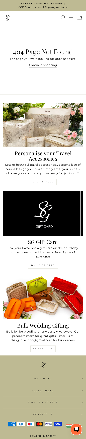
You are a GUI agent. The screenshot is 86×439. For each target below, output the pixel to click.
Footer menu (43, 390)
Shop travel (43, 181)
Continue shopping (43, 65)
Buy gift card (43, 265)
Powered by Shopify (43, 435)
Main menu (43, 378)
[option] (43, 5)
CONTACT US (43, 414)
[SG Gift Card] (43, 213)
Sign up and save (43, 402)
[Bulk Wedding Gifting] (43, 297)
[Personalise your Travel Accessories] (43, 125)
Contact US (43, 348)
